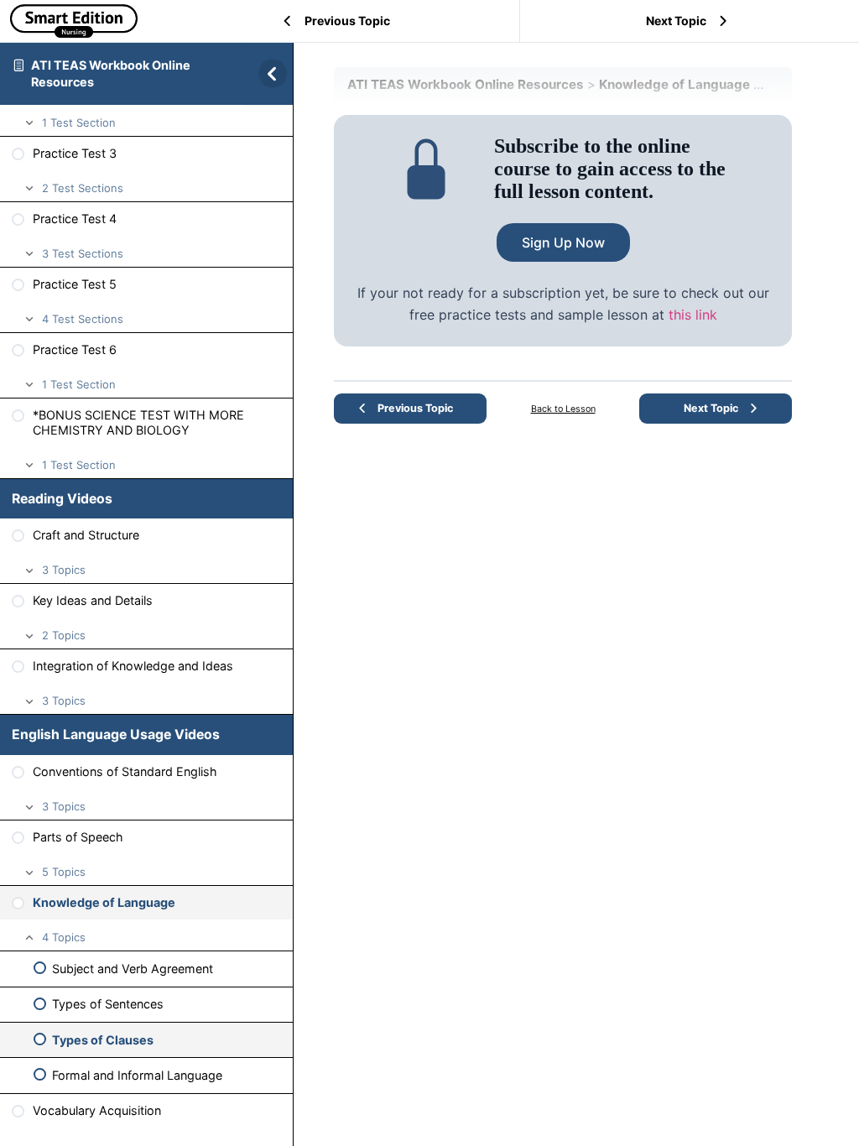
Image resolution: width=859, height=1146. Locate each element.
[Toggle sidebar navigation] (267, 73)
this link (693, 314)
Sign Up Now (563, 242)
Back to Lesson (563, 409)
